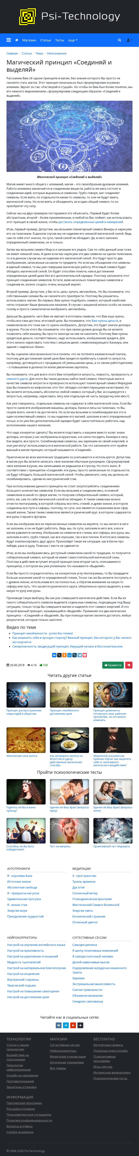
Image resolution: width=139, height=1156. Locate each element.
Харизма (78, 978)
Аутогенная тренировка (67, 1062)
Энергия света (82, 911)
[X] (59, 655)
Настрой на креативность (25, 951)
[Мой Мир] (69, 655)
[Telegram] (79, 655)
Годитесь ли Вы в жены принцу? (21, 809)
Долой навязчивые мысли (90, 962)
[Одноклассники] (64, 655)
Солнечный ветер (85, 893)
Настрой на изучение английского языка (36, 945)
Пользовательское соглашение (29, 1115)
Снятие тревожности (87, 990)
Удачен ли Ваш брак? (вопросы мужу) (69, 809)
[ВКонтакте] (54, 655)
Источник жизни (19, 882)
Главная (12, 53)
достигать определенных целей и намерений (90, 222)
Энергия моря (17, 911)
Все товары (58, 1068)
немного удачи (17, 379)
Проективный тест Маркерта (111, 846)
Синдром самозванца (87, 1001)
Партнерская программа (24, 1103)
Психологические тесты (110, 1078)
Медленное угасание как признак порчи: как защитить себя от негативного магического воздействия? (112, 760)
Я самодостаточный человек (92, 956)
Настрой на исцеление (23, 974)
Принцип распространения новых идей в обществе (24, 712)
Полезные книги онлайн (110, 1051)
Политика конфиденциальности (29, 1120)
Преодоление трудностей (25, 916)
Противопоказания (20, 1081)
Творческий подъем (21, 985)
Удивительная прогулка (24, 899)
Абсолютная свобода (22, 887)
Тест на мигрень (60, 846)
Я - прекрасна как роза (23, 893)
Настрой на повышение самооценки (33, 991)
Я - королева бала (19, 876)
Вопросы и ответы (20, 1126)
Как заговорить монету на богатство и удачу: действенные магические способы (66, 760)
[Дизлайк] (128, 665)
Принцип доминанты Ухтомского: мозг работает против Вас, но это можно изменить (110, 715)
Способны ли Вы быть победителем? (20, 848)
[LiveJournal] (74, 655)
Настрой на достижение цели (28, 997)
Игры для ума (102, 1067)
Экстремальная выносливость (93, 984)
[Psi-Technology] (69, 17)
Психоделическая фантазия (92, 899)
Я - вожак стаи (17, 905)
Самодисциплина (84, 945)
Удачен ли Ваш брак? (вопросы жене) (112, 809)
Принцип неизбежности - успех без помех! (42, 633)
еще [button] (71, 40)
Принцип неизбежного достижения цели (64, 712)
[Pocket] (85, 655)
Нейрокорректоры (63, 1051)
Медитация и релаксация (68, 1057)
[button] (9, 40)
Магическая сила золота (22, 755)
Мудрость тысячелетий (24, 962)
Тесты (59, 40)
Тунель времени (83, 882)
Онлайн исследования (22, 1075)
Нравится (114, 665)
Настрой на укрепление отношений (32, 956)
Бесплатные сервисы (108, 1045)
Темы (39, 53)
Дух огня (78, 887)
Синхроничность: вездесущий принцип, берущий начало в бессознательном (67, 646)
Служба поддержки (20, 1132)
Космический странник (88, 916)
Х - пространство (84, 876)
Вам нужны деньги (105, 321)
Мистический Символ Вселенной (95, 905)
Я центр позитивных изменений (95, 951)
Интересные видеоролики (111, 1073)
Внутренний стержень (23, 980)
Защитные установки (22, 1087)
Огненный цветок (85, 922)
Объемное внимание (87, 996)
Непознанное (56, 53)
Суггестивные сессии (65, 1045)
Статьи (45, 40)
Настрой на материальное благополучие (36, 968)
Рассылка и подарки (21, 1109)
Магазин (29, 40)
